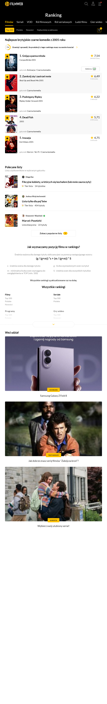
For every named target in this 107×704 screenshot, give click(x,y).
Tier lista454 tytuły (35, 205)
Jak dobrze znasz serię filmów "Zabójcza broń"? (53, 460)
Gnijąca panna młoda (33, 55)
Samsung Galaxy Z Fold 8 (53, 395)
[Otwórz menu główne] (100, 4)
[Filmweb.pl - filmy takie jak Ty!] (14, 3)
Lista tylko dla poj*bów (34, 201)
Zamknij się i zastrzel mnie (36, 76)
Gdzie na (88, 69)
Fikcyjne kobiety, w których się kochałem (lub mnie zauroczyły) (56, 181)
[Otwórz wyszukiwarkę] (86, 4)
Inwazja (26, 137)
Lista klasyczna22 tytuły (34, 224)
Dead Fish (27, 117)
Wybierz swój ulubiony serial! (53, 525)
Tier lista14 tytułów (35, 186)
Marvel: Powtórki (32, 220)
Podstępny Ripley (32, 96)
